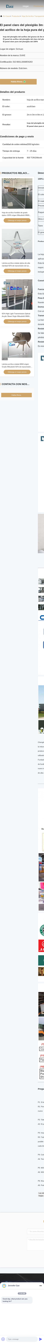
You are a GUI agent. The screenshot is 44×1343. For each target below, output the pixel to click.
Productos (39, 6)
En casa (6, 16)
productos (16, 16)
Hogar (26, 6)
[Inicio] (10, 6)
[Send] (41, 1339)
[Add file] (3, 1339)
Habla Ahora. (17, 82)
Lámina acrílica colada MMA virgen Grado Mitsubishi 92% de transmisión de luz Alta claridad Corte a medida (16, 366)
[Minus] (40, 1285)
